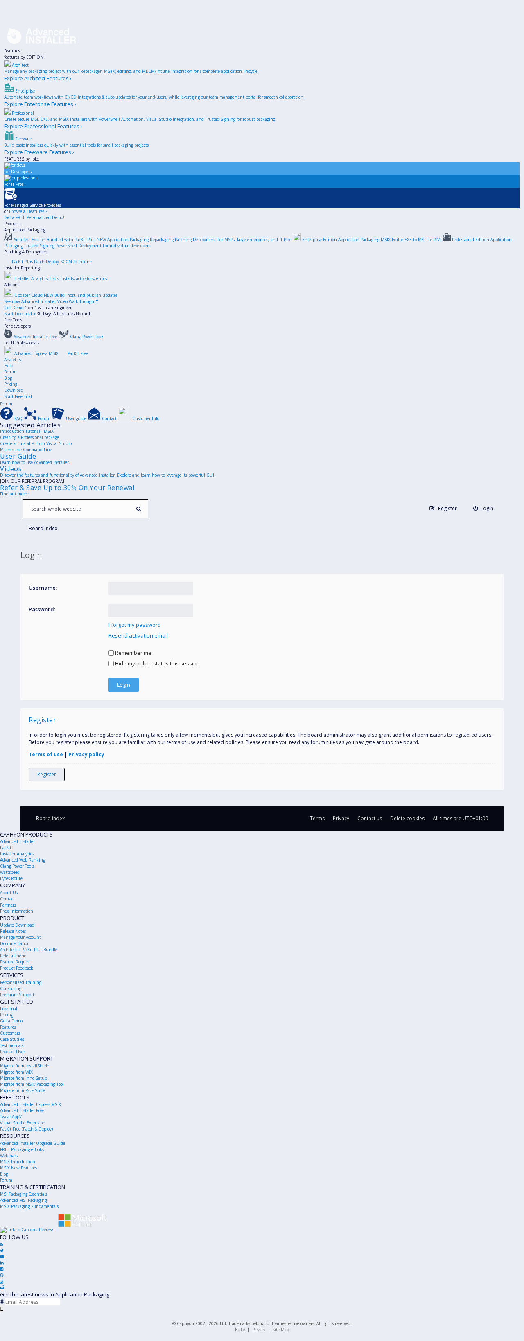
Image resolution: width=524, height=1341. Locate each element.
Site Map (280, 1329)
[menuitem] (483, 508)
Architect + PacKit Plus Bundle (28, 949)
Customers (10, 1033)
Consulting (10, 988)
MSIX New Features (18, 1168)
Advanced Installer (17, 841)
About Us (9, 893)
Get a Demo (11, 1021)
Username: (43, 587)
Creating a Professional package (29, 437)
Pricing (10, 384)
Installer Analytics (17, 854)
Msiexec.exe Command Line (26, 449)
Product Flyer (12, 1051)
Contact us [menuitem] (369, 818)
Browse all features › (28, 211)
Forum (10, 372)
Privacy (258, 1329)
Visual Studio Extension (22, 1123)
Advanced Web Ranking (22, 860)
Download (13, 390)
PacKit (5, 847)
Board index (50, 818)
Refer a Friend (13, 956)
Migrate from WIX (16, 1072)
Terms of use (46, 754)
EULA (240, 1329)
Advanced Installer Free (22, 1110)
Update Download (17, 925)
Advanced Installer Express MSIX (30, 1104)
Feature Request (15, 962)
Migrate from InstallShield (25, 1066)
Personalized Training (20, 982)
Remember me (132, 652)
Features (12, 51)
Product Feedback (16, 968)
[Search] (138, 509)
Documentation (15, 943)
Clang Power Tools (17, 866)
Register (46, 774)
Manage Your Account (20, 937)
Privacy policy (86, 754)
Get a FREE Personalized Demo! (34, 217)
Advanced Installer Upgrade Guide (32, 1143)
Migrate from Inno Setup (23, 1078)
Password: (42, 609)
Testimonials (11, 1045)
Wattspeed (10, 872)
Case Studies (12, 1039)
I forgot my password (134, 625)
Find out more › (14, 494)
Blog (8, 378)
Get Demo (13, 307)
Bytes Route (11, 878)
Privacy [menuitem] (341, 818)
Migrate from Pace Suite (22, 1090)
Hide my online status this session (157, 663)
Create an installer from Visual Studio (36, 443)
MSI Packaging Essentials (23, 1194)
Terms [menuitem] (317, 818)
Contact (7, 899)
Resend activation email (138, 635)
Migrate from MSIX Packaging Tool (32, 1084)
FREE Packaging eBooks (22, 1149)
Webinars (9, 1155)
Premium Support (17, 994)
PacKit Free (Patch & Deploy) (26, 1129)
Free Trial (8, 1008)
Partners (8, 905)
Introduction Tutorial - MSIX (27, 431)
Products (12, 223)
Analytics (12, 359)
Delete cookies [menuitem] (407, 818)
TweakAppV (11, 1116)
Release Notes (13, 931)
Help (8, 366)
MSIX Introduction (17, 1162)
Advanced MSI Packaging (23, 1200)
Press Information (16, 911)
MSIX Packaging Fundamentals (29, 1206)
